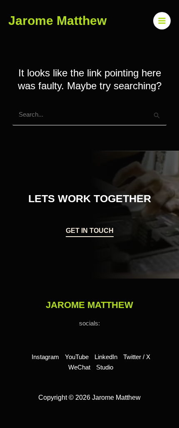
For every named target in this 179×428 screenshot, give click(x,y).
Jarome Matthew (57, 20)
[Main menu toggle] (162, 21)
